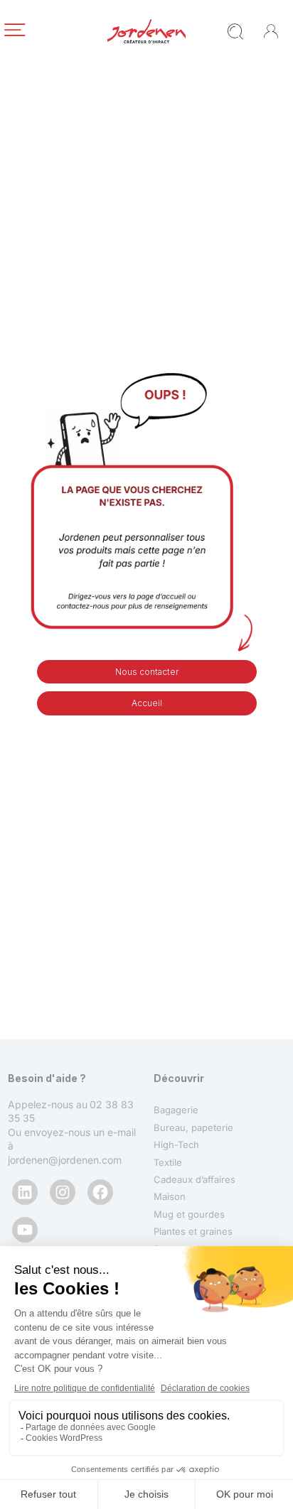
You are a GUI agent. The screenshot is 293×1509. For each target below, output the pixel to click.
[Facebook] (100, 1192)
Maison (170, 1196)
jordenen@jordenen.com (65, 1160)
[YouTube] (25, 1230)
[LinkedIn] (25, 1192)
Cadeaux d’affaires (194, 1179)
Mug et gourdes (189, 1214)
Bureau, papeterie (193, 1127)
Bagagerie (176, 1109)
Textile (168, 1162)
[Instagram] (63, 1192)
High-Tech (176, 1144)
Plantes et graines (193, 1231)
